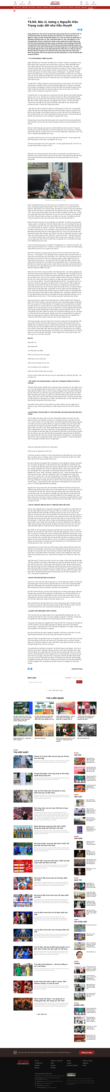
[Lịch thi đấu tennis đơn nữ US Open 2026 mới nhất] (23, 918)
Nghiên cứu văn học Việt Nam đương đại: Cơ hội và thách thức (91, 829)
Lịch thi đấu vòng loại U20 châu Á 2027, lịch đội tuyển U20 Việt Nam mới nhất (51, 862)
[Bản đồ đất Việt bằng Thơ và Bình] (79, 803)
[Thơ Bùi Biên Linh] (79, 955)
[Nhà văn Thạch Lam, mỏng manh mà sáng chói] (79, 821)
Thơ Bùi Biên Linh (91, 952)
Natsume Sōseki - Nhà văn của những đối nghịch (91, 843)
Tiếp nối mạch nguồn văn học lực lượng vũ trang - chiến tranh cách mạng (91, 811)
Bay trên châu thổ (40, 738)
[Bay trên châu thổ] (44, 730)
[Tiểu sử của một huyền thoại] (79, 937)
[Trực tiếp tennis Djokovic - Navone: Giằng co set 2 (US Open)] (23, 969)
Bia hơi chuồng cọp (83, 738)
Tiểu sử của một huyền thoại (90, 934)
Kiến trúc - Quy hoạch (28, 7)
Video (77, 963)
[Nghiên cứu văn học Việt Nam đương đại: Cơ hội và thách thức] (79, 830)
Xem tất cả (68, 677)
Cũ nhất (80, 677)
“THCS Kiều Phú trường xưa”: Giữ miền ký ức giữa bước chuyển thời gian (86, 717)
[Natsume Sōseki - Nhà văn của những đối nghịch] (79, 844)
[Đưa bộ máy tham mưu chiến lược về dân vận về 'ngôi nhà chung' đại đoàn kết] (79, 770)
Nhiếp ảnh (79, 1005)
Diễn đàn (53, 1067)
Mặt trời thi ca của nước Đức (91, 869)
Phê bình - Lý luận (87, 1060)
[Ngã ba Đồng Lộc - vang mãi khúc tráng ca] (23, 730)
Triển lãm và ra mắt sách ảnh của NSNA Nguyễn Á (91, 1028)
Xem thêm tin (42, 1014)
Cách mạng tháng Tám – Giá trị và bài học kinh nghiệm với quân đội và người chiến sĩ (65, 717)
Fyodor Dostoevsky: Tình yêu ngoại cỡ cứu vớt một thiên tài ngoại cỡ (90, 853)
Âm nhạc (71, 7)
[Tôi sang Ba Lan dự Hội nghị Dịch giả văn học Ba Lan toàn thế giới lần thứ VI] (79, 862)
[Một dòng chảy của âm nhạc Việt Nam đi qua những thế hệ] (23, 813)
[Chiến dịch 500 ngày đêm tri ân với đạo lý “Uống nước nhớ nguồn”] (65, 730)
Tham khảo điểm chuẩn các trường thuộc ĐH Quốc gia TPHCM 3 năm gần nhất (91, 895)
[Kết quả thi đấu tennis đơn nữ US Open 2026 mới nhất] (23, 883)
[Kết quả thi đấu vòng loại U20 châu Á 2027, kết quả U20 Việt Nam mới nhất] (23, 849)
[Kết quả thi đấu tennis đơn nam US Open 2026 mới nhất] (23, 900)
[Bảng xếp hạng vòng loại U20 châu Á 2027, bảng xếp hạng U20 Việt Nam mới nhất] (23, 831)
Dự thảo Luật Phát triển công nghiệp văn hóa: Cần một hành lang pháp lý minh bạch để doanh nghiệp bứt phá (22, 718)
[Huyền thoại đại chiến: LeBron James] (23, 987)
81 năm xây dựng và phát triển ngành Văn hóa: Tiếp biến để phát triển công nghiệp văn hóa (44, 717)
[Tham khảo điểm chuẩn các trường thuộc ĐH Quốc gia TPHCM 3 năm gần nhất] (79, 895)
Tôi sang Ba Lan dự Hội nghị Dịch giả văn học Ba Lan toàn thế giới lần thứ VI (91, 862)
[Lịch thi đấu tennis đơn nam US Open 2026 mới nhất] (23, 935)
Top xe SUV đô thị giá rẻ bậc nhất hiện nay (91, 995)
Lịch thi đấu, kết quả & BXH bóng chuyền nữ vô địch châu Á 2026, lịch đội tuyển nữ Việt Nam (52, 948)
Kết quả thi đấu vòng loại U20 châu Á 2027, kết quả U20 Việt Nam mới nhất (51, 844)
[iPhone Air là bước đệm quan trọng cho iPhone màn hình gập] (23, 761)
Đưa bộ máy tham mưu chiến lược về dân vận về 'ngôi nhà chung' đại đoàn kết (91, 770)
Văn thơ (39, 7)
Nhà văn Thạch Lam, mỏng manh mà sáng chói (91, 819)
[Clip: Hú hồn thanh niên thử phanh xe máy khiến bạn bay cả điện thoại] (23, 796)
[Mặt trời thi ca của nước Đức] (79, 871)
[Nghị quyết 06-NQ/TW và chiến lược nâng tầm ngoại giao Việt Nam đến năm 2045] (79, 761)
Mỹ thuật (59, 7)
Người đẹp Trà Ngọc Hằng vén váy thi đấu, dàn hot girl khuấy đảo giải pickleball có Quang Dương (91, 887)
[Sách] (79, 946)
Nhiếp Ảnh (52, 7)
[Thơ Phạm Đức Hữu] (79, 928)
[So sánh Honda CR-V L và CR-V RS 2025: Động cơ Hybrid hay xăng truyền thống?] (79, 978)
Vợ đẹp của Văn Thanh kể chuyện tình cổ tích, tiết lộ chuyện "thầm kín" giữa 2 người (91, 904)
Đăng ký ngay (87, 1052)
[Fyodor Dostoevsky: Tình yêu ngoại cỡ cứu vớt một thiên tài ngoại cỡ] (79, 853)
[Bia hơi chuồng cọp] (87, 730)
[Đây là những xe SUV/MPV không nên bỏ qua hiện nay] (79, 987)
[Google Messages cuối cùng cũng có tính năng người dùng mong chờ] (23, 779)
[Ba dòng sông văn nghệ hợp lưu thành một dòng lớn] (79, 788)
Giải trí (78, 880)
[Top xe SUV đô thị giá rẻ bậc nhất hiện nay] (79, 996)
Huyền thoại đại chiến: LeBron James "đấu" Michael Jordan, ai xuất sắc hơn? (50, 982)
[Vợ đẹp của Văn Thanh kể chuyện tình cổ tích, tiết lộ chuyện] (79, 904)
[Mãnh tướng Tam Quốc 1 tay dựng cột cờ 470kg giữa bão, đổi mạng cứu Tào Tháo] (23, 1004)
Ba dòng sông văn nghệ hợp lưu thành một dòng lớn (91, 787)
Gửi (80, 682)
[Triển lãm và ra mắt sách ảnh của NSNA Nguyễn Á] (79, 1029)
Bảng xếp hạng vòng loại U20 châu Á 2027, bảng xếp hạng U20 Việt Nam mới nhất (50, 827)
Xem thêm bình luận (56, 690)
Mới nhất (75, 677)
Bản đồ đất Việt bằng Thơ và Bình (91, 800)
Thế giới (45, 7)
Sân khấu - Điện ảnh (81, 7)
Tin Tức (18, 7)
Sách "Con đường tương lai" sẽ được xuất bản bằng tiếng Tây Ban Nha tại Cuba (91, 945)
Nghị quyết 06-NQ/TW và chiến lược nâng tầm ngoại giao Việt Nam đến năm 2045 (90, 762)
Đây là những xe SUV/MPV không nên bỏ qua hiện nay (90, 986)
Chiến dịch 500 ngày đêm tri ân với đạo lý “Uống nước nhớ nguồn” (65, 739)
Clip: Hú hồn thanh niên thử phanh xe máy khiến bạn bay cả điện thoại (49, 792)
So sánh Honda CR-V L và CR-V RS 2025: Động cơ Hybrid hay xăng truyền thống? (91, 978)
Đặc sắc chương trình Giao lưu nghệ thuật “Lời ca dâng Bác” (91, 912)
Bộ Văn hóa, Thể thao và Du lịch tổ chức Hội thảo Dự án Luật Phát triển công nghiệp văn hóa (91, 1039)
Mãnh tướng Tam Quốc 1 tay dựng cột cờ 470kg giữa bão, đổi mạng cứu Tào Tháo (49, 1000)
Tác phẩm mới (80, 922)
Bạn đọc (90, 7)
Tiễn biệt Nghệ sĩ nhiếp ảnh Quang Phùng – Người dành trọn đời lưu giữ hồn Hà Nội (90, 1020)
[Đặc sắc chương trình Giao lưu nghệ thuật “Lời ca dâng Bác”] (79, 913)
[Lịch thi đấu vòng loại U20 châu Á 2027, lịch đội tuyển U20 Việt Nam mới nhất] (23, 866)
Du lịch (65, 7)
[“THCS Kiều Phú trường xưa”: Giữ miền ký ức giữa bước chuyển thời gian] (87, 708)
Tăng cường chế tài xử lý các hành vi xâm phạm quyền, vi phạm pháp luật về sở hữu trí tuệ (91, 779)
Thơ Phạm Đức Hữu (91, 925)
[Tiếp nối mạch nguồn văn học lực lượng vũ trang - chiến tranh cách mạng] (79, 812)
